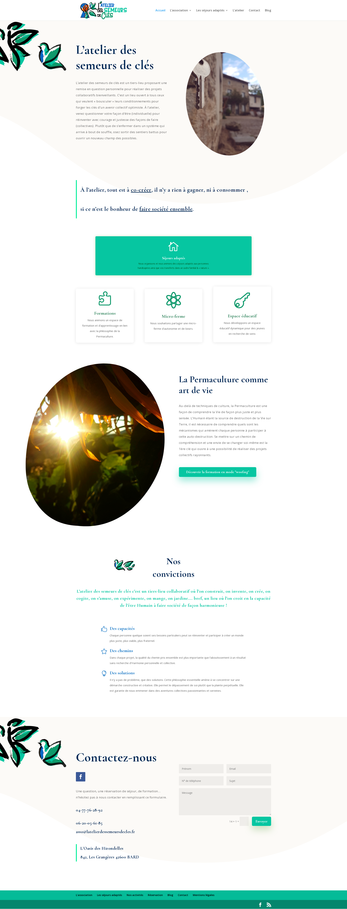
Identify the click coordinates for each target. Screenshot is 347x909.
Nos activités (135, 895)
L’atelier (238, 10)
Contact (254, 10)
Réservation (155, 895)
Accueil (160, 10)
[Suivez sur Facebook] (80, 776)
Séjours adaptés (173, 258)
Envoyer (261, 821)
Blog (268, 10)
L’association (179, 10)
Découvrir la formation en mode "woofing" (217, 472)
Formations (105, 313)
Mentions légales (203, 895)
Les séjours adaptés (210, 10)
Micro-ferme (173, 316)
